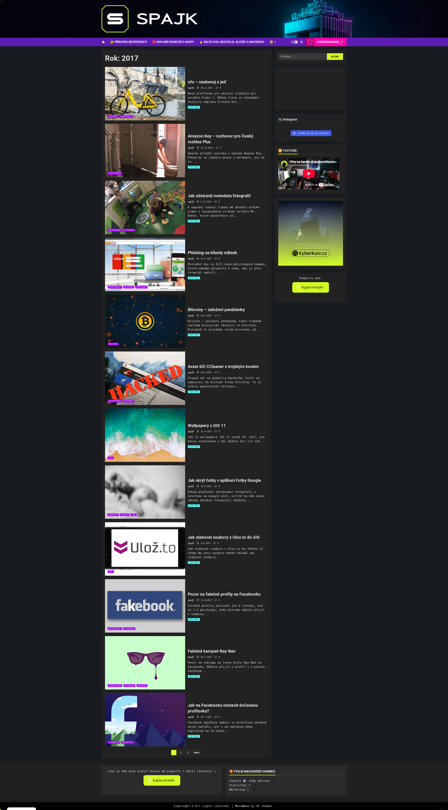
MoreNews (242, 806)
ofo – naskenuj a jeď (145, 93)
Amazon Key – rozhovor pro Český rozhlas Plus (145, 150)
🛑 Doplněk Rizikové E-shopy (173, 42)
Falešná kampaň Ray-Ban (145, 663)
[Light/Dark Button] (294, 42)
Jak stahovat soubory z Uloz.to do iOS (145, 549)
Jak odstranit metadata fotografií (145, 207)
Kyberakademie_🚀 (330, 41)
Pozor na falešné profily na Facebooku (145, 606)
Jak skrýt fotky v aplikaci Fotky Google (145, 492)
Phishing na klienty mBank (145, 264)
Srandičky (126, 116)
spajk (191, 88)
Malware (129, 287)
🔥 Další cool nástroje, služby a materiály (231, 42)
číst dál (194, 107)
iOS (111, 458)
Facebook (129, 230)
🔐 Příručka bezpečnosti (128, 42)
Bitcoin (113, 344)
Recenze (113, 116)
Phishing (141, 287)
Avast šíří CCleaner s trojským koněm (145, 378)
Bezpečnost (115, 173)
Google (124, 515)
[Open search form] (301, 41)
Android (113, 515)
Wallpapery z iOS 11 (145, 435)
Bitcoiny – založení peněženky (145, 321)
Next (197, 752)
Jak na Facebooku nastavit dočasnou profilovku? (145, 719)
